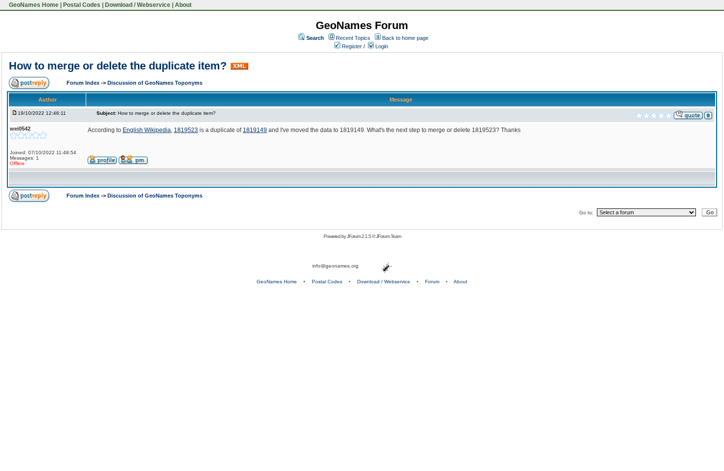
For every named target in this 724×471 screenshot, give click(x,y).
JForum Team (388, 236)
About (183, 4)
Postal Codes (81, 4)
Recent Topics (353, 38)
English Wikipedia (147, 130)
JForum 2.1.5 (359, 236)
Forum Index (83, 83)
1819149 (255, 130)
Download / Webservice (137, 4)
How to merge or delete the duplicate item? (118, 66)
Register (351, 46)
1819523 (186, 130)
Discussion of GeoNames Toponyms (154, 83)
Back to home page (405, 38)
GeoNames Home (33, 4)
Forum (432, 281)
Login (381, 46)
